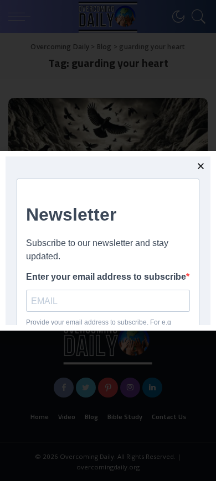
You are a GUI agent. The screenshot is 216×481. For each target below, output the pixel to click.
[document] (108, 240)
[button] (201, 166)
